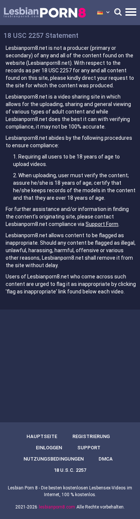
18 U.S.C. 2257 (70, 470)
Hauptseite (42, 436)
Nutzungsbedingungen (54, 459)
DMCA (106, 459)
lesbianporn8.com (57, 507)
